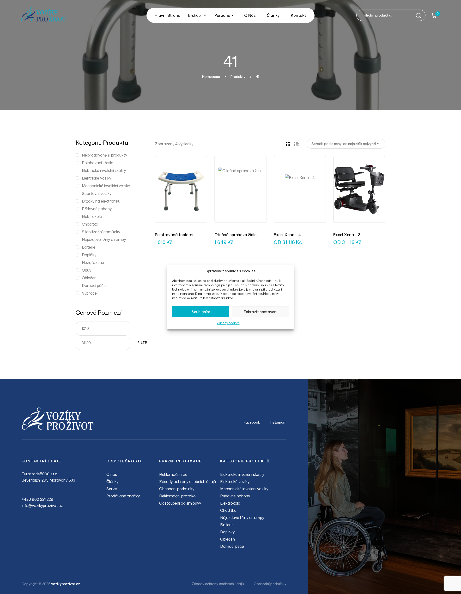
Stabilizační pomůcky (101, 231)
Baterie (88, 247)
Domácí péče (94, 285)
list (296, 144)
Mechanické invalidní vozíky (106, 185)
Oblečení (89, 277)
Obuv (86, 270)
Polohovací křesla (97, 162)
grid (288, 144)
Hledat (419, 15)
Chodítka (90, 224)
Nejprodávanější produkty (104, 155)
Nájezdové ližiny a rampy (104, 239)
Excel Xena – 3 (346, 234)
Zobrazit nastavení (260, 311)
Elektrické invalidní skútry (104, 170)
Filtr (143, 343)
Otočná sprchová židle (235, 234)
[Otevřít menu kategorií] (205, 15)
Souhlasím (201, 311)
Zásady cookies (228, 323)
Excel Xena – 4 (287, 234)
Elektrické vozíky (96, 178)
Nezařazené (93, 262)
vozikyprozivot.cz (65, 584)
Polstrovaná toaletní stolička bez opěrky (174, 235)
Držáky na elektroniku (101, 201)
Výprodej (89, 293)
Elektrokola (92, 216)
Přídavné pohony (97, 208)
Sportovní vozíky (96, 193)
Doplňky (89, 254)
